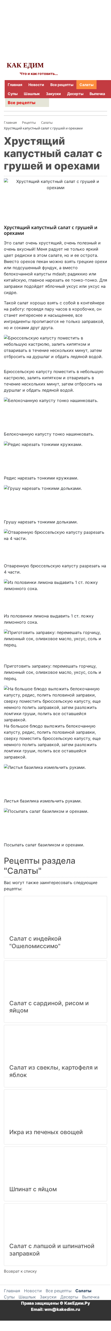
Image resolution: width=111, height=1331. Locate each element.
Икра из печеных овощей (46, 1132)
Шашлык (32, 93)
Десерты (75, 93)
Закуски (53, 93)
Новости (36, 84)
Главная (15, 84)
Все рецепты (61, 84)
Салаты (86, 84)
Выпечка (97, 93)
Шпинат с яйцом (33, 1189)
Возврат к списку (20, 1271)
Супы (13, 93)
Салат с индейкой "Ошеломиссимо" (35, 942)
